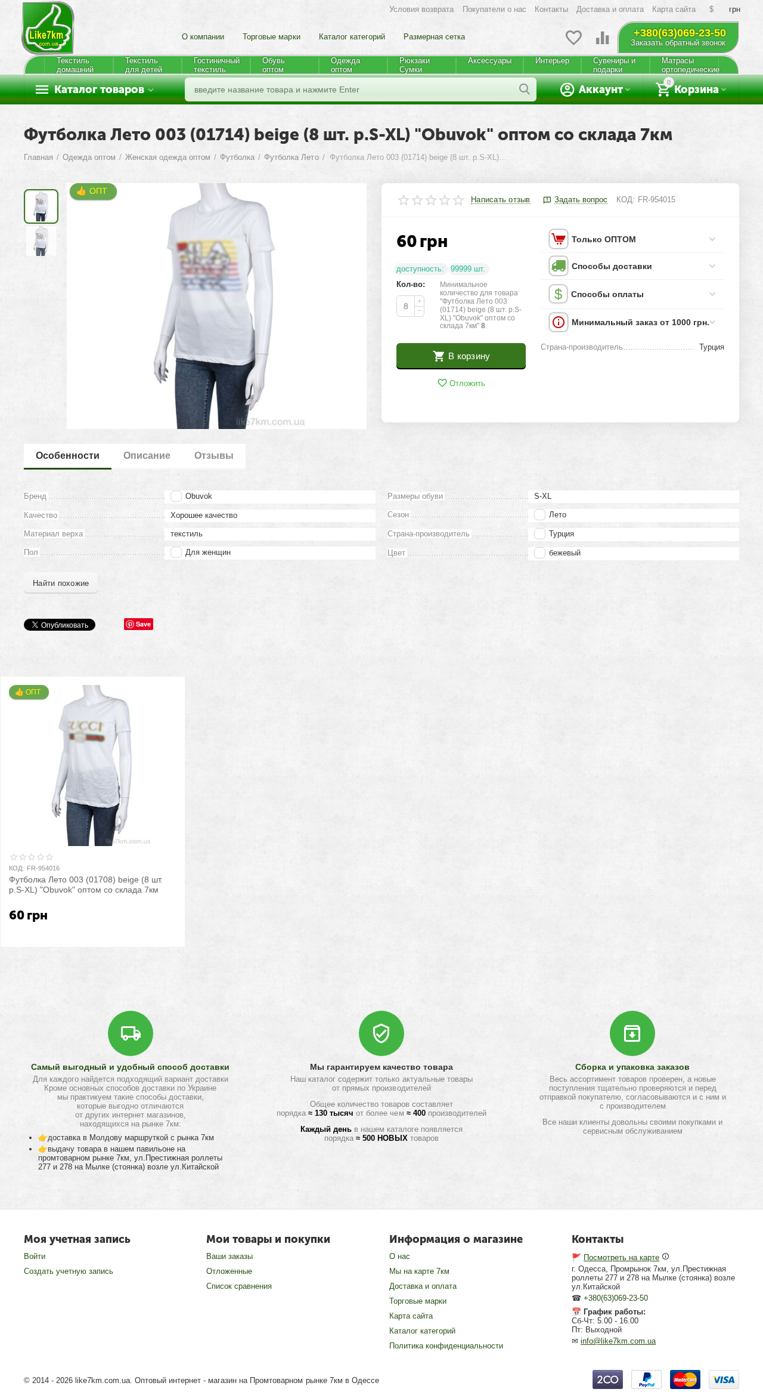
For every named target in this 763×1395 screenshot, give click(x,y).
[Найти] (524, 89)
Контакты (551, 9)
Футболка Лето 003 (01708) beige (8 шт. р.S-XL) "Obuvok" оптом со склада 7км (86, 884)
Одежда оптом (345, 65)
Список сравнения (239, 1286)
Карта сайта (674, 9)
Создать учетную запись (68, 1271)
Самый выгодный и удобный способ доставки (130, 1067)
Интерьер (552, 60)
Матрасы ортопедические (690, 65)
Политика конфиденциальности (446, 1345)
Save (143, 623)
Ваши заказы (229, 1256)
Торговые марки (271, 36)
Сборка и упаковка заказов (632, 1067)
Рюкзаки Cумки (414, 65)
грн (734, 9)
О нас (399, 1256)
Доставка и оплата (610, 9)
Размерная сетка (434, 36)
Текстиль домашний (75, 65)
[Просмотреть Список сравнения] (602, 44)
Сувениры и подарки (614, 65)
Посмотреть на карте (621, 1257)
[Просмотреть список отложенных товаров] (573, 44)
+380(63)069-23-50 (680, 33)
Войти (34, 1256)
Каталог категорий (352, 36)
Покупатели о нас (494, 9)
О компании (203, 36)
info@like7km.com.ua (618, 1341)
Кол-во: (410, 284)
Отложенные (229, 1271)
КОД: (625, 199)
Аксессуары (489, 60)
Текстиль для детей (143, 65)
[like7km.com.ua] (48, 22)
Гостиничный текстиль (217, 65)
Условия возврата (421, 9)
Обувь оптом (273, 65)
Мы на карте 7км (419, 1271)
